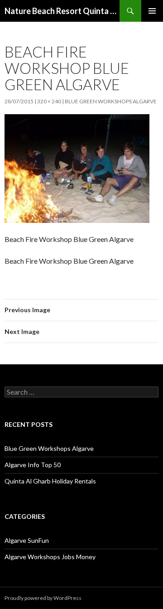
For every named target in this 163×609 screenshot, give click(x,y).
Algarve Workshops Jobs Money (50, 557)
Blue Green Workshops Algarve (111, 101)
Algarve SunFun (27, 540)
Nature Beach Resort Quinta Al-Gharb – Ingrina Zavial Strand (62, 11)
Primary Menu (152, 11)
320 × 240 (49, 101)
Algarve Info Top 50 (33, 465)
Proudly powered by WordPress (43, 597)
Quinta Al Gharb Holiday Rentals (50, 481)
